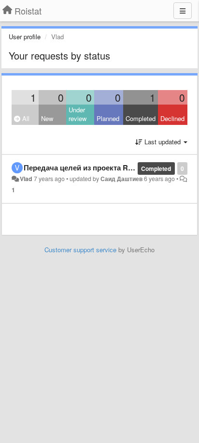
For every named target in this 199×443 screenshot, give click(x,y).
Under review (77, 114)
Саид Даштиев (121, 178)
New (47, 118)
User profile (25, 36)
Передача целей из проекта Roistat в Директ (102, 167)
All (24, 118)
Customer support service (80, 249)
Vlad (26, 178)
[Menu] (182, 10)
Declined (172, 118)
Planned (108, 118)
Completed (141, 118)
